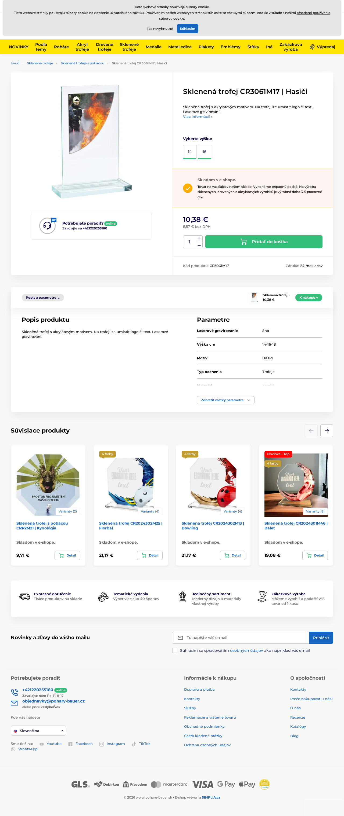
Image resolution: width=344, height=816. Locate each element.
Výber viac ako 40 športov (136, 599)
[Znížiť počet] (199, 245)
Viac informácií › (197, 116)
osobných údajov (246, 650)
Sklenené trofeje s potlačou (82, 63)
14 (190, 151)
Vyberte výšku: (197, 138)
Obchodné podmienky (204, 726)
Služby (190, 708)
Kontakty (192, 699)
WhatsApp (28, 749)
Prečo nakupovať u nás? (311, 699)
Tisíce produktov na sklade (58, 599)
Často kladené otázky (203, 736)
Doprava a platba (199, 689)
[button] (225, 400)
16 (204, 151)
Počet (189, 242)
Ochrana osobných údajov (207, 745)
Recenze (297, 717)
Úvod (15, 63)
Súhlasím (187, 29)
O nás (295, 708)
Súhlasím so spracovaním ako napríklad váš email (245, 650)
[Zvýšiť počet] (199, 239)
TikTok (144, 743)
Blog (294, 736)
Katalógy (298, 726)
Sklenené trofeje (40, 63)
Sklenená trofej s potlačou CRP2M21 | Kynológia (42, 525)
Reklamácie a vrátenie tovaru (210, 717)
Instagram (116, 743)
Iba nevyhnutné (160, 29)
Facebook (84, 743)
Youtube (54, 743)
